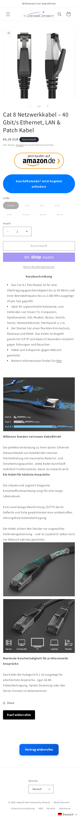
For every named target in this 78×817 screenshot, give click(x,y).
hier (59, 361)
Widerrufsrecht (62, 802)
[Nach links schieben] (30, 106)
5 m (9, 214)
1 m (27, 205)
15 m (59, 214)
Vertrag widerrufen (39, 749)
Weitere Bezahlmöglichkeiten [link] (39, 266)
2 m (42, 205)
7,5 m (26, 214)
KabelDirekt (23, 802)
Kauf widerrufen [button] (19, 715)
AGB (41, 808)
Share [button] (10, 703)
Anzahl (7, 223)
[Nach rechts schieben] (47, 106)
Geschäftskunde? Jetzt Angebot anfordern (39, 183)
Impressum (64, 808)
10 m (43, 214)
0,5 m (11, 205)
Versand (20, 145)
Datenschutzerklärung (23, 808)
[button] (8, 14)
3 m (57, 205)
